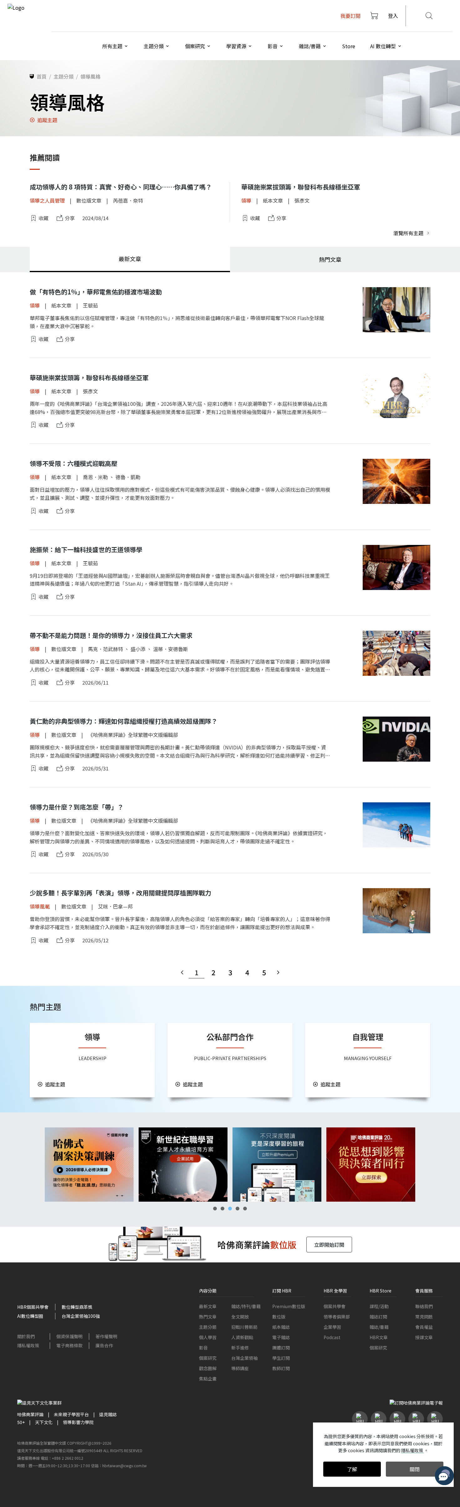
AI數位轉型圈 (30, 1316)
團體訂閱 (281, 1347)
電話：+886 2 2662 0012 (62, 1458)
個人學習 (208, 1337)
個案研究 (208, 1358)
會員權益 (424, 1327)
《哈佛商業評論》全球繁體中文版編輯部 (133, 734)
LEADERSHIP (92, 1058)
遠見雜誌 (108, 1414)
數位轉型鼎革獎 (77, 1307)
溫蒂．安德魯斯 (170, 649)
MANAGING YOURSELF (367, 1058)
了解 (352, 1469)
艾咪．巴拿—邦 (115, 906)
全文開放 (240, 1316)
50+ (21, 1422)
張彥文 (301, 200)
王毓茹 (90, 305)
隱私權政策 (28, 1345)
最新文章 (208, 1306)
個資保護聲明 (69, 1336)
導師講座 (240, 1368)
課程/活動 (379, 1306)
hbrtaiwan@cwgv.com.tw (124, 1465)
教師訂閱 (281, 1368)
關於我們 (26, 1336)
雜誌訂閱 (378, 1316)
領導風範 (40, 906)
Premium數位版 (288, 1306)
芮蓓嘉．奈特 (128, 200)
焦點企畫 (208, 1378)
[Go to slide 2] (222, 1208)
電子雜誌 (281, 1337)
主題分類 (208, 1327)
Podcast (332, 1337)
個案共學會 (334, 1306)
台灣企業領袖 (244, 1358)
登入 (393, 15)
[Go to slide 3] (230, 1208)
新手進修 (240, 1347)
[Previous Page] (182, 972)
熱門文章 (208, 1316)
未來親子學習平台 (71, 1414)
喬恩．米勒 (95, 477)
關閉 (415, 1469)
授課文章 (424, 1337)
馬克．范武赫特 (105, 649)
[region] (230, 1164)
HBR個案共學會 (33, 1307)
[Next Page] (278, 972)
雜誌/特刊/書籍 (246, 1306)
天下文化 (44, 1422)
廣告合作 (104, 1345)
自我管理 (367, 1036)
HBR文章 (379, 1337)
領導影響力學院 (78, 1422)
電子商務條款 (69, 1345)
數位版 (278, 1316)
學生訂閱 (281, 1358)
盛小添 (138, 649)
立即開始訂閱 (329, 1244)
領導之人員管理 (47, 200)
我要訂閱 (350, 15)
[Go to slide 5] (245, 1208)
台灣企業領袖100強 (81, 1316)
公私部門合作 (230, 1036)
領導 (246, 200)
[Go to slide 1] (215, 1208)
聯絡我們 (424, 1306)
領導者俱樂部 (337, 1316)
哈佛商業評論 (30, 1414)
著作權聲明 (106, 1336)
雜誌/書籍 (379, 1327)
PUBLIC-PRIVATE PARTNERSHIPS (230, 1058)
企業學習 (332, 1327)
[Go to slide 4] (237, 1208)
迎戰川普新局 (244, 1327)
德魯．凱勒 (128, 477)
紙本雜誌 (281, 1327)
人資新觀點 (242, 1337)
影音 (203, 1347)
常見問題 (424, 1316)
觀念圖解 (208, 1368)
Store (348, 46)
